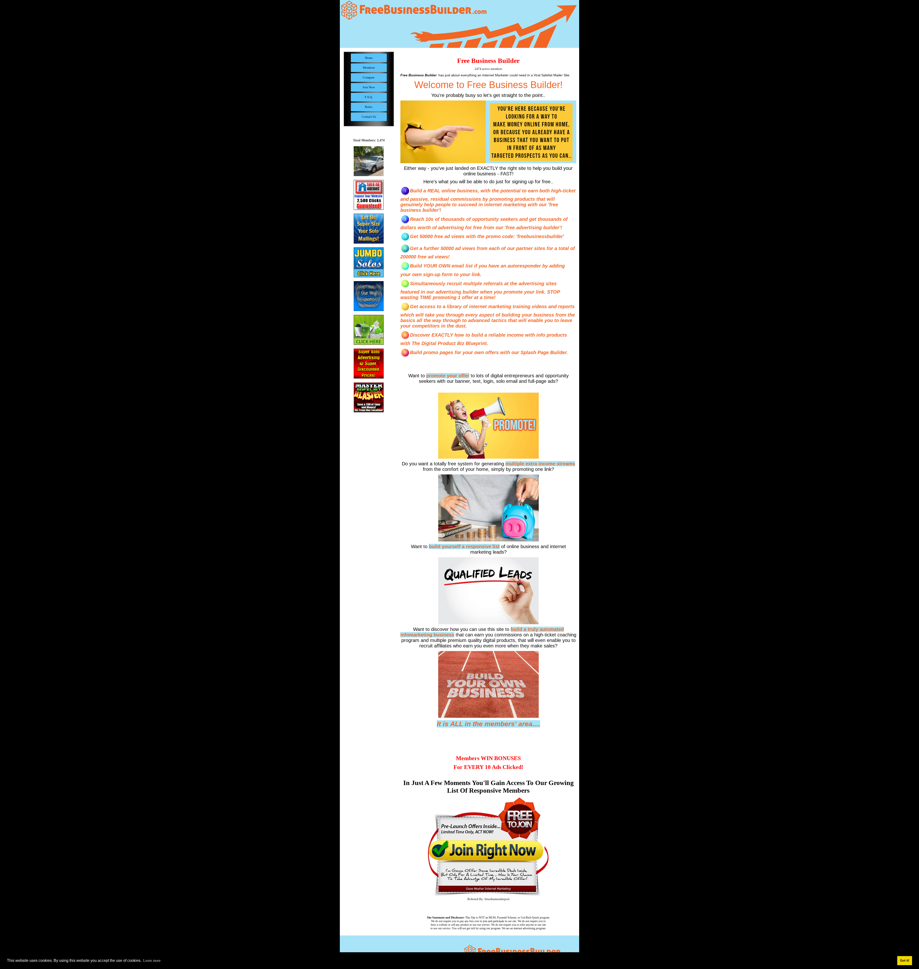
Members (369, 67)
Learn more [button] (152, 960)
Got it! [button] (904, 960)
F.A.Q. (369, 97)
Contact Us (369, 116)
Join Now (369, 87)
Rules (368, 107)
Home (369, 58)
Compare (369, 77)
